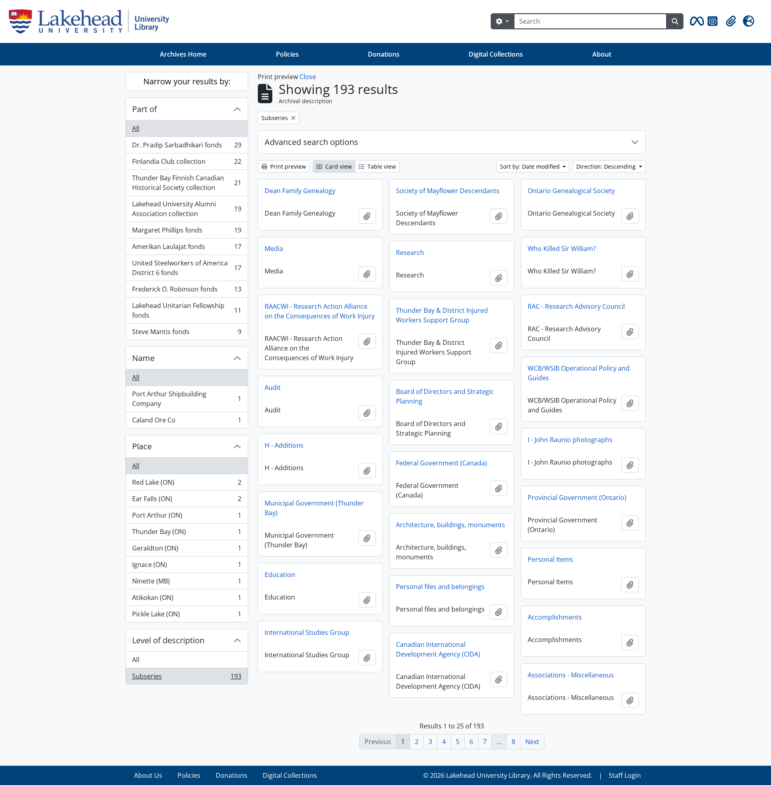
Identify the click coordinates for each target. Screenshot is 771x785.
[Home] (92, 21)
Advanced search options (311, 142)
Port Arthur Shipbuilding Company (186, 398)
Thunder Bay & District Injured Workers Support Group (442, 315)
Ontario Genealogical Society (571, 190)
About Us (148, 775)
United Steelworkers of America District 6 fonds (186, 268)
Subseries (186, 678)
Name (143, 358)
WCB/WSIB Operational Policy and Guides (579, 373)
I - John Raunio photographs (570, 439)
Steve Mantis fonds (186, 333)
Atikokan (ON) (186, 599)
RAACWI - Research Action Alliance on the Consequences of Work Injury (320, 311)
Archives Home (183, 54)
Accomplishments (555, 617)
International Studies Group (307, 632)
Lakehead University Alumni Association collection (186, 209)
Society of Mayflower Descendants (448, 190)
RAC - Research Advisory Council (576, 306)
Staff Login (625, 775)
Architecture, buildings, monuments (450, 524)
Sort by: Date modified (530, 166)
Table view (381, 166)
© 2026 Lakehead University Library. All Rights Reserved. (507, 775)
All (135, 128)
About (601, 54)
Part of (144, 109)
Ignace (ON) (186, 566)
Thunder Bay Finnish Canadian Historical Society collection (186, 182)
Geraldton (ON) (186, 550)
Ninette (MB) (186, 583)
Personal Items (550, 559)
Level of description (168, 640)
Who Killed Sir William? (562, 248)
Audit (273, 387)
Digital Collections (496, 54)
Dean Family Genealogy (300, 190)
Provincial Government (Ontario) (577, 497)
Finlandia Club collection (186, 163)
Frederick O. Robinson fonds (186, 291)
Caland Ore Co (186, 422)
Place (142, 446)
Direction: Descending (606, 166)
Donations (384, 54)
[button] (695, 21)
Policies (287, 54)
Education (280, 574)
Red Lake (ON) (186, 484)
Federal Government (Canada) (441, 463)
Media (274, 248)
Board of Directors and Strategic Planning (445, 396)
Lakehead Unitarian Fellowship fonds (186, 310)
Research (410, 252)
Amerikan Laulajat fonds (186, 248)
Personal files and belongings (440, 586)
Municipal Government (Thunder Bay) (314, 508)
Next (532, 741)
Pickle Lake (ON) (186, 616)
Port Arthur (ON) (186, 517)
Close (308, 76)
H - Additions (284, 445)
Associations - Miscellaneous (571, 675)
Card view (338, 166)
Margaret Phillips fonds (186, 232)
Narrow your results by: (186, 81)
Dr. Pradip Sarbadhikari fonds (186, 147)
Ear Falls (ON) (186, 500)
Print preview (287, 166)
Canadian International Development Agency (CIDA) (438, 649)
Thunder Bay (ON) (186, 533)
